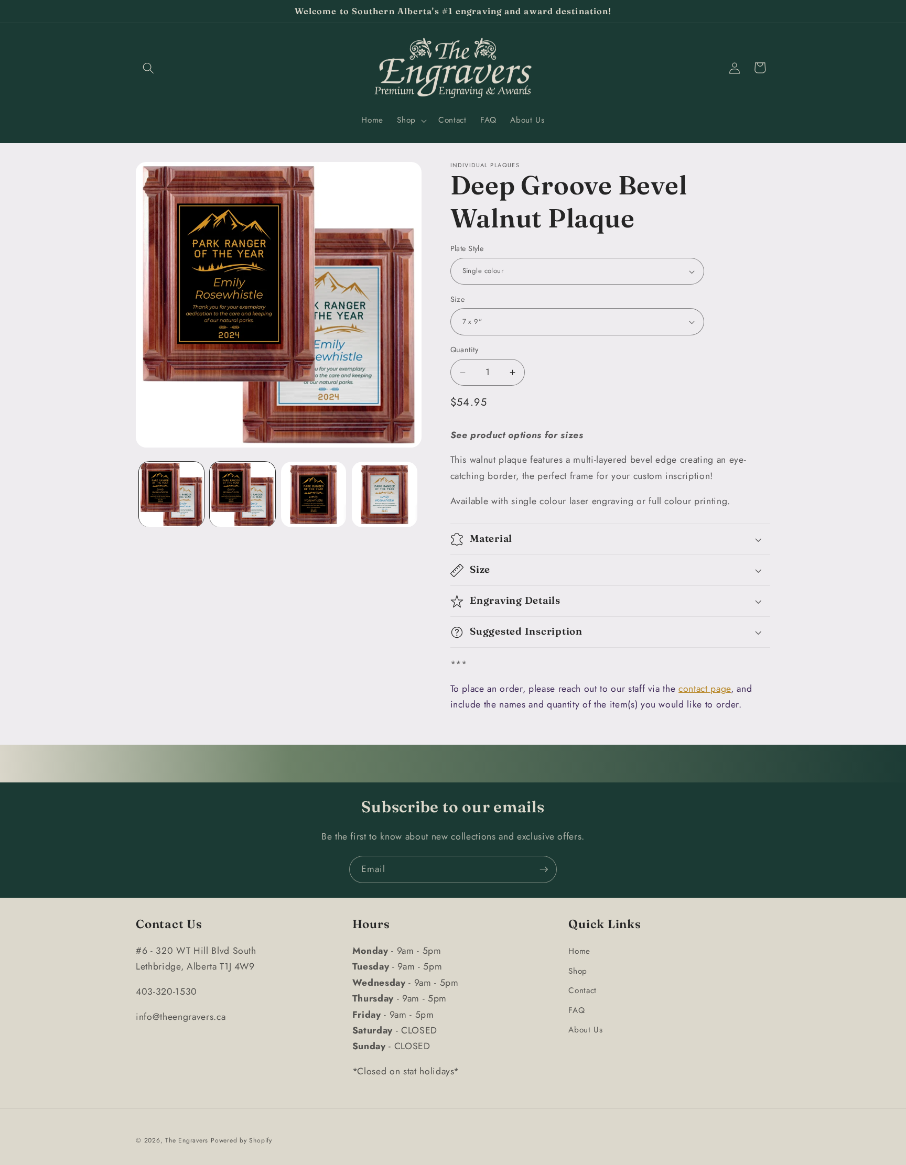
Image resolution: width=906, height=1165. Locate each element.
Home (579, 951)
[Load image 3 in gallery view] (314, 494)
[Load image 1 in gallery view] (171, 494)
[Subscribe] (543, 869)
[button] (148, 67)
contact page (704, 689)
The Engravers (186, 1140)
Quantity (464, 350)
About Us (585, 1030)
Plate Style (467, 249)
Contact (582, 990)
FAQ (576, 1010)
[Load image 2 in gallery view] (242, 494)
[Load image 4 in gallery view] (384, 494)
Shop (577, 971)
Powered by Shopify (241, 1140)
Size (457, 299)
